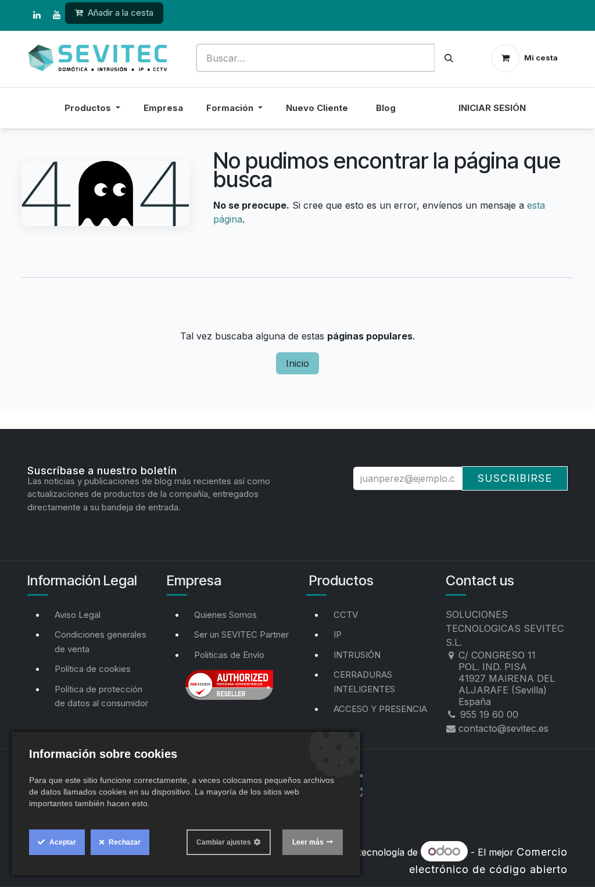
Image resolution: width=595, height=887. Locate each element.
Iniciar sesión (492, 107)
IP (338, 634)
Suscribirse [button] (515, 478)
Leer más (308, 842)
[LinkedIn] (36, 15)
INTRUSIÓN (357, 654)
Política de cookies (93, 668)
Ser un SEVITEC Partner (241, 634)
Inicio (297, 363)
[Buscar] (449, 58)
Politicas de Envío (229, 654)
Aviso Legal (78, 614)
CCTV (346, 614)
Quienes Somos (225, 614)
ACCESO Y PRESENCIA (380, 708)
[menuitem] (427, 115)
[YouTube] (56, 15)
